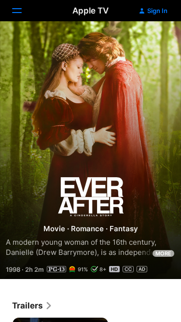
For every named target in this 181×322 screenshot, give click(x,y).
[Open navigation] (22, 10)
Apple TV (90, 10)
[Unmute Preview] (155, 40)
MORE (163, 253)
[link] (32, 305)
